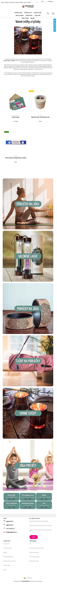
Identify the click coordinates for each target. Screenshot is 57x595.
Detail (15, 124)
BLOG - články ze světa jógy (8, 2)
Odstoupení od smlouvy (7, 548)
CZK (42, 1)
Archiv (33, 537)
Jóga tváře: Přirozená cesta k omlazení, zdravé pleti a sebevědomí (40, 525)
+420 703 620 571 (10, 528)
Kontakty (5, 569)
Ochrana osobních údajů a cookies (9, 561)
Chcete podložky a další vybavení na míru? (36, 548)
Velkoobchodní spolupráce (34, 561)
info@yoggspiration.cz (11, 532)
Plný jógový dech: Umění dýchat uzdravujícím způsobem (38, 521)
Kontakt (29, 2)
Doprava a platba (19, 2)
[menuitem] (18, 12)
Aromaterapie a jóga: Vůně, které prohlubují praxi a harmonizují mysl (40, 531)
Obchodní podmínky (6, 565)
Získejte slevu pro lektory (34, 552)
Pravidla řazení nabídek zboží (8, 556)
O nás (25, 2)
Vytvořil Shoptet (29, 577)
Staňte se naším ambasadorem (34, 556)
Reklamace (5, 552)
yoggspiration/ (9, 525)
